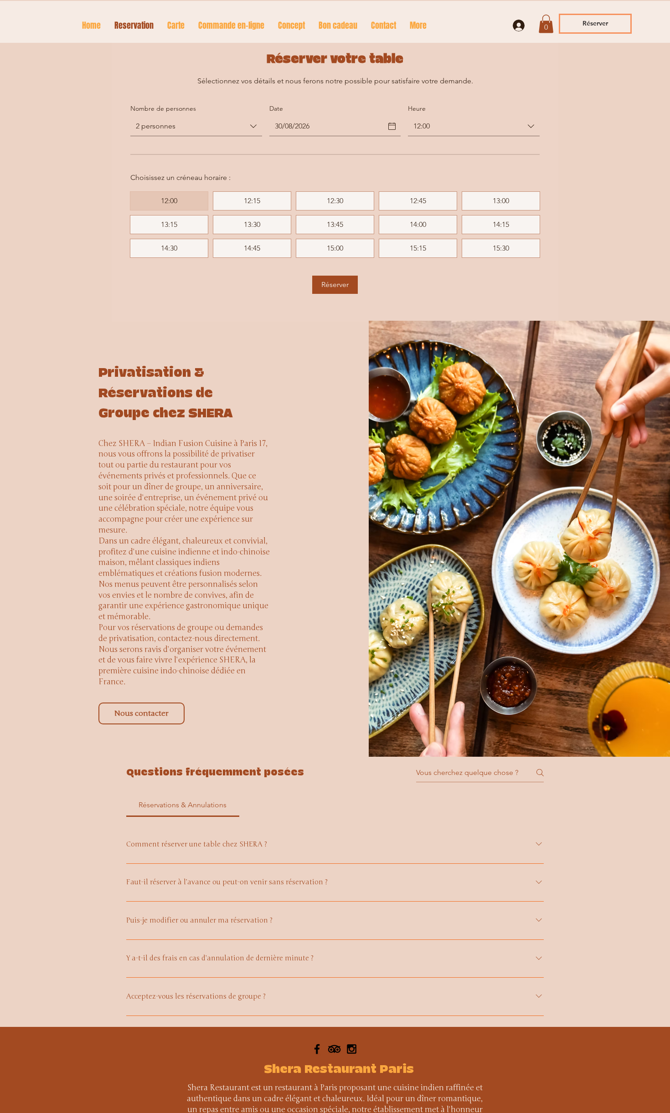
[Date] (392, 126)
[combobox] (196, 126)
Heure (417, 108)
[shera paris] (334, 1089)
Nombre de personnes (163, 108)
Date (276, 108)
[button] (546, 24)
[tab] (182, 805)
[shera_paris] (317, 1089)
